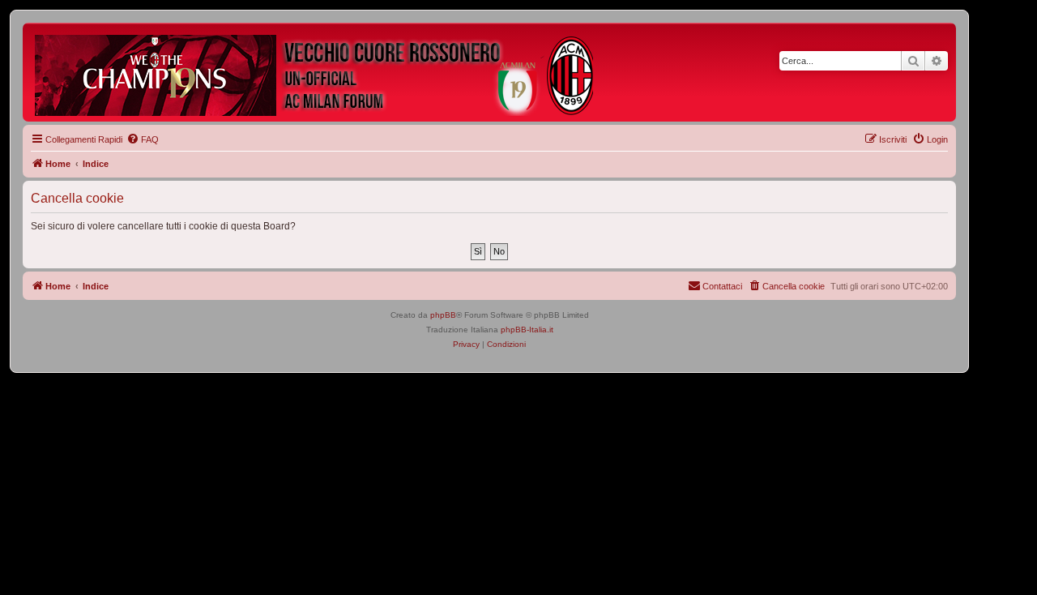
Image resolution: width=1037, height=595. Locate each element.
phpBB (443, 314)
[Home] (315, 72)
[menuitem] (142, 139)
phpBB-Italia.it (527, 329)
